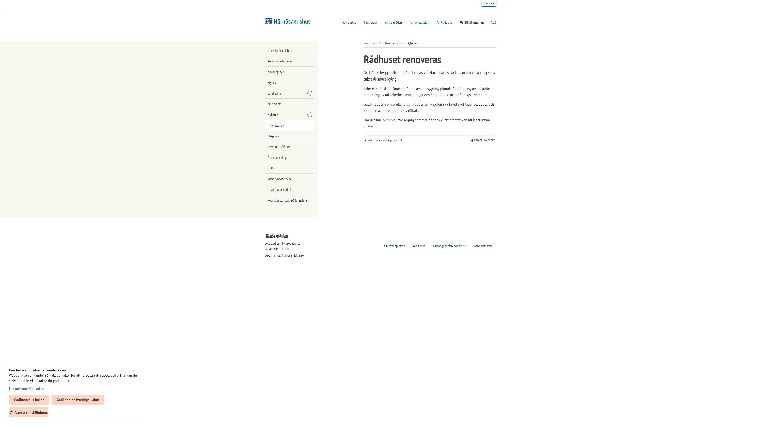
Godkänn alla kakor (29, 399)
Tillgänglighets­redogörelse (449, 246)
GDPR (271, 168)
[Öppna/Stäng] (309, 93)
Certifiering (274, 93)
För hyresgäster (419, 22)
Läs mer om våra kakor (26, 388)
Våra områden (393, 22)
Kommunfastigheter (280, 61)
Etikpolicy (274, 136)
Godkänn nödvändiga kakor (78, 399)
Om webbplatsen (394, 246)
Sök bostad (349, 22)
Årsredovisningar (278, 157)
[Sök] (492, 22)
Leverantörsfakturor (280, 146)
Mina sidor (370, 22)
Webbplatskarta (483, 246)
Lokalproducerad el (279, 189)
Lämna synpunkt (484, 140)
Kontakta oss (444, 22)
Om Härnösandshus (472, 22)
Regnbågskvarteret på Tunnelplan (288, 200)
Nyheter (273, 114)
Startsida (369, 43)
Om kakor (419, 246)
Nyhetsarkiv (277, 125)
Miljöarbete (274, 104)
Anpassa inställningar (31, 412)
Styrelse (272, 82)
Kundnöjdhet (276, 72)
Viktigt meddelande (280, 179)
